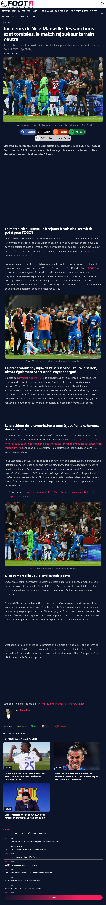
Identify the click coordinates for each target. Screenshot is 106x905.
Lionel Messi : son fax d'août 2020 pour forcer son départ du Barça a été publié (25, 816)
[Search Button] (102, 4)
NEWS (7, 22)
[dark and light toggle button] (102, 14)
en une (14, 833)
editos (42, 833)
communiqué (91, 251)
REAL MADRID (48, 11)
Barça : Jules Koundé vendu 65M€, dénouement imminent (28, 872)
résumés (31, 833)
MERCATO (6, 11)
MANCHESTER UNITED (78, 11)
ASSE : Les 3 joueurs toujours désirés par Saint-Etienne (27, 857)
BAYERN (14, 16)
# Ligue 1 (8, 733)
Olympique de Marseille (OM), (55, 703)
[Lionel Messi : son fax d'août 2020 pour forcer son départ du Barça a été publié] (26, 797)
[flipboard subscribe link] (46, 726)
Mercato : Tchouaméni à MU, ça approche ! (22, 880)
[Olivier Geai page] (8, 714)
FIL (6, 833)
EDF (23, 11)
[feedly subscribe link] (34, 726)
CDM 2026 (16, 11)
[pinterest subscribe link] (61, 726)
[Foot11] (17, 4)
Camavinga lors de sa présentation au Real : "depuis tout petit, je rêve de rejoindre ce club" (25, 776)
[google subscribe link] (21, 726)
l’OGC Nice (94, 268)
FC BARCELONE (61, 11)
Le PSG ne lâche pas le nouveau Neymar (21, 865)
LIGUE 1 (35, 11)
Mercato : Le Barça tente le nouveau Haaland (23, 888)
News (8, 768)
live (23, 833)
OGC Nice (78, 703)
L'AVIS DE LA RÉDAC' (28, 16)
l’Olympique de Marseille (30, 377)
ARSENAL (6, 16)
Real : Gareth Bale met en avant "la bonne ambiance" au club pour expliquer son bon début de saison (76, 776)
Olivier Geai (13, 53)
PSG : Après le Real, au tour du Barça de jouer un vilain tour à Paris (32, 841)
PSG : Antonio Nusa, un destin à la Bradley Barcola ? (26, 849)
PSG (28, 11)
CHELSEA (93, 11)
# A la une (22, 733)
